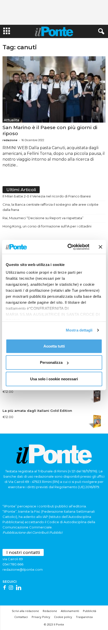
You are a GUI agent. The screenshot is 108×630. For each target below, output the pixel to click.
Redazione (50, 611)
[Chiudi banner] (100, 247)
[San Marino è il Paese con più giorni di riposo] (54, 89)
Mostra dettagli (79, 330)
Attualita (11, 120)
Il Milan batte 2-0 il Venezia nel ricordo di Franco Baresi (47, 196)
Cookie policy (63, 617)
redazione (10, 140)
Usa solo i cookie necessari (54, 379)
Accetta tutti (54, 346)
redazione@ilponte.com (23, 569)
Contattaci (21, 617)
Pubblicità (89, 611)
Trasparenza (84, 617)
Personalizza (51, 362)
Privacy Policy (41, 617)
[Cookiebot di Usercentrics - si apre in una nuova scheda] (67, 247)
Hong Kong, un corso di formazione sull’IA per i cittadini (47, 226)
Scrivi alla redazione (25, 611)
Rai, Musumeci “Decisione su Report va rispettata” (43, 218)
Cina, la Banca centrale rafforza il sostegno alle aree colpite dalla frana (50, 207)
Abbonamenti (70, 611)
